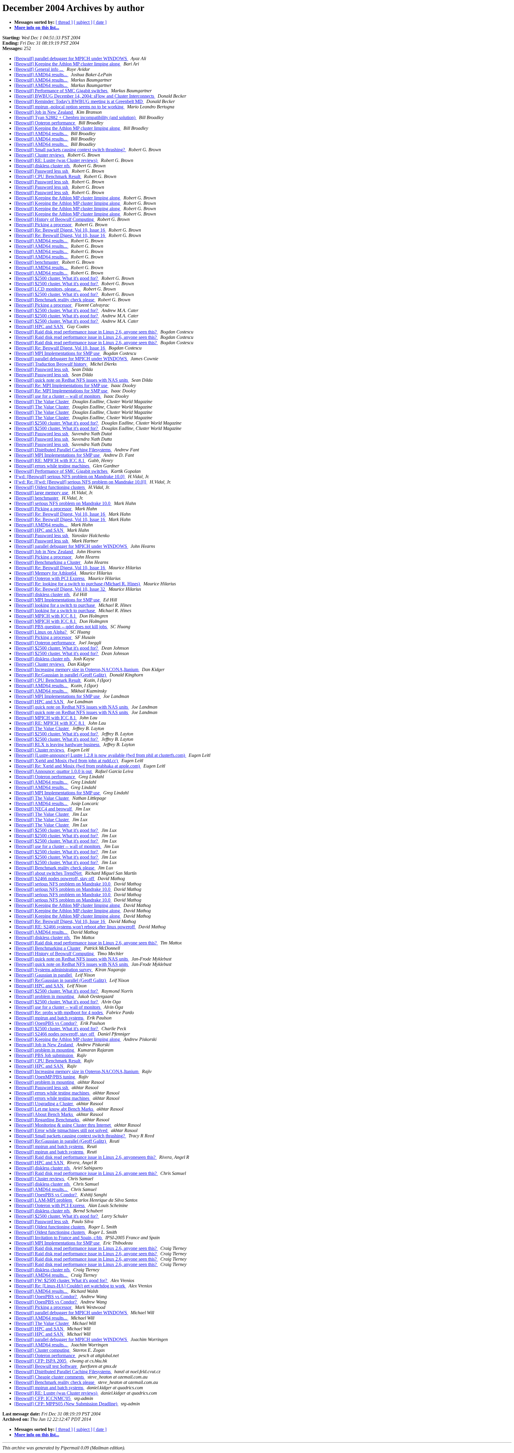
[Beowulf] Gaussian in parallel (43, 974)
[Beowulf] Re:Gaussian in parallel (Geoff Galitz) (60, 674)
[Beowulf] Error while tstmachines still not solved (61, 1130)
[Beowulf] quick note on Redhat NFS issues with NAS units (71, 380)
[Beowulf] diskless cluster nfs (42, 165)
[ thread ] (64, 22)
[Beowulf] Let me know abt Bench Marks (54, 1108)
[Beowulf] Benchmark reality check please (54, 299)
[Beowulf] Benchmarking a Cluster (48, 562)
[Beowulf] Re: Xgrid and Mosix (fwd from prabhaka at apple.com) (77, 765)
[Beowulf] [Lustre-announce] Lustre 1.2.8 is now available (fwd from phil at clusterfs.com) (100, 755)
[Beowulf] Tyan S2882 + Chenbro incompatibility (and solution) (75, 117)
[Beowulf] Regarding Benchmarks (47, 1119)
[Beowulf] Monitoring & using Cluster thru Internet (63, 1125)
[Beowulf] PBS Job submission (44, 1055)
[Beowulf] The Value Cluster (42, 401)
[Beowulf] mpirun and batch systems (49, 1017)
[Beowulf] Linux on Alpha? (41, 631)
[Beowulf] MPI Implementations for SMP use (57, 353)
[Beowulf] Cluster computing (42, 1350)
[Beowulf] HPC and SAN (39, 326)
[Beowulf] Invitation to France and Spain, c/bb (58, 1237)
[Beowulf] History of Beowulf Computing (54, 219)
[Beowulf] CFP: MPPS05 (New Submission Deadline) (66, 1403)
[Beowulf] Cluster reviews (39, 155)
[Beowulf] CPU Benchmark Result (48, 176)
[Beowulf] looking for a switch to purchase (55, 605)
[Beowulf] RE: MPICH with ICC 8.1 (50, 460)
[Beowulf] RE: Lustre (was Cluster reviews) (56, 160)
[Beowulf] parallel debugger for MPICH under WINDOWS (71, 58)
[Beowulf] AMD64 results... (41, 74)
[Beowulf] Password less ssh (41, 171)
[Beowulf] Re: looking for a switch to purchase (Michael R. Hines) (77, 583)
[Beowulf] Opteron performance (45, 122)
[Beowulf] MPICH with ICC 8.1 (45, 615)
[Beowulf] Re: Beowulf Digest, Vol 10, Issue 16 (60, 230)
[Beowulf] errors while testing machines (52, 465)
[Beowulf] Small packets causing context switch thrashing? (70, 149)
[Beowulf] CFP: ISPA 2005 (41, 1360)
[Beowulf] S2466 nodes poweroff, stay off (54, 878)
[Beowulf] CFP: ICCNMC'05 (43, 1398)
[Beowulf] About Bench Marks (44, 1114)
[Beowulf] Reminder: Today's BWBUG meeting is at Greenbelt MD (79, 101)
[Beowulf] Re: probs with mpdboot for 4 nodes (59, 1012)
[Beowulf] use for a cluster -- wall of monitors (57, 396)
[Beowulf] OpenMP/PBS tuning (45, 1076)
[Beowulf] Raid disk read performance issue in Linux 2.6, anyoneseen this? (85, 1157)
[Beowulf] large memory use (41, 492)
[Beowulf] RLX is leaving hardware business (57, 744)
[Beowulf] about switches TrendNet (48, 873)
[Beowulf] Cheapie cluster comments (49, 1376)
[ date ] (99, 22)
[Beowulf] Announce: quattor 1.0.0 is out (53, 771)
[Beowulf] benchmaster (36, 262)
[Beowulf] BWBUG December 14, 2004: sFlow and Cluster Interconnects (84, 96)
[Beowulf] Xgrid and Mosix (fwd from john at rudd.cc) (66, 760)
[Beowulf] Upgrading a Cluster (44, 1103)
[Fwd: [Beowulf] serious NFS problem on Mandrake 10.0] (70, 476)
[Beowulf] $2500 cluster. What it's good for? (56, 278)
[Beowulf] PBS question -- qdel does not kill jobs (61, 626)
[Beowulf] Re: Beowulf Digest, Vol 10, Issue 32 (60, 589)
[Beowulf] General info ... (39, 69)
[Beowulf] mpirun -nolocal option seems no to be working (69, 106)
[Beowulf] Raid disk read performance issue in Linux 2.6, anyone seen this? (86, 331)
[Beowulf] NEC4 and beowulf (43, 808)
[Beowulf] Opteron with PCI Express (50, 578)
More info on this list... (36, 27)
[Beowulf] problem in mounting (44, 996)
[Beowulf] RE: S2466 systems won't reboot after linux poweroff (75, 926)
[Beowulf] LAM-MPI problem (43, 1200)
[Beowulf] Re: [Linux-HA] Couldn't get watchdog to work (70, 1285)
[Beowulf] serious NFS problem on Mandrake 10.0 (63, 503)
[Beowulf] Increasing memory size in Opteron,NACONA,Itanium (77, 669)
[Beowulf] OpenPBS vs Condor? (46, 1023)
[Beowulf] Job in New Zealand (44, 112)
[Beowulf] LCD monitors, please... (47, 288)
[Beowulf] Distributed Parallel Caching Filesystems (63, 449)
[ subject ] (83, 22)
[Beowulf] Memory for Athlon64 (45, 573)
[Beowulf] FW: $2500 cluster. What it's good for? (61, 1280)
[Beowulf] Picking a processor (43, 224)
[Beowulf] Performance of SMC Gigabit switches (61, 90)
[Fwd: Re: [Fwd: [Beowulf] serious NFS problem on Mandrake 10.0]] (80, 481)
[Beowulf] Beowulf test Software (46, 1366)
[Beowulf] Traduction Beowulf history (51, 364)
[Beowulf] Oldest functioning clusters (50, 487)
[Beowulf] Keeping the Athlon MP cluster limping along (67, 63)
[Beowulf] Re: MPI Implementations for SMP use (61, 385)
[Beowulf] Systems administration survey (53, 969)
